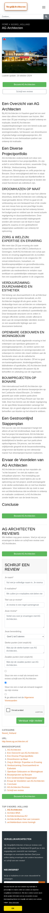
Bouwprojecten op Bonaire (19, 775)
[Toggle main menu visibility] (44, 7)
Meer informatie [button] (14, 902)
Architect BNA (13, 813)
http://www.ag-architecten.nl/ (15, 741)
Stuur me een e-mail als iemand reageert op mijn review (23, 688)
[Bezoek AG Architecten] (24, 55)
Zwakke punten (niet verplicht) (19, 657)
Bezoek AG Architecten (24, 796)
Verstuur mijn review (30, 720)
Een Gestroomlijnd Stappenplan (22, 778)
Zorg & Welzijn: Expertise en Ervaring (24, 762)
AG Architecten (14, 750)
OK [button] (12, 908)
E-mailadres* (11, 588)
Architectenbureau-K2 (17, 816)
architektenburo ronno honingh (21, 822)
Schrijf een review (15, 790)
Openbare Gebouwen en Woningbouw (25, 772)
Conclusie (12, 784)
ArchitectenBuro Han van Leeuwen (23, 819)
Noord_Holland (20, 24)
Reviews (18, 787)
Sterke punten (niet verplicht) (18, 643)
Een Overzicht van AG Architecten (22, 753)
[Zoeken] (46, 16)
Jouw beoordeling (13, 631)
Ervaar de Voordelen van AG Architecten (25, 781)
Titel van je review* (13, 600)
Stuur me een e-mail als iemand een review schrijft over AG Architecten (21, 677)
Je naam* (9, 577)
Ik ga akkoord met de (19, 699)
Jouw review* (11, 611)
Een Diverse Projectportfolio (20, 756)
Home (5, 24)
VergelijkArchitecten (16, 6)
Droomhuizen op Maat (17, 759)
